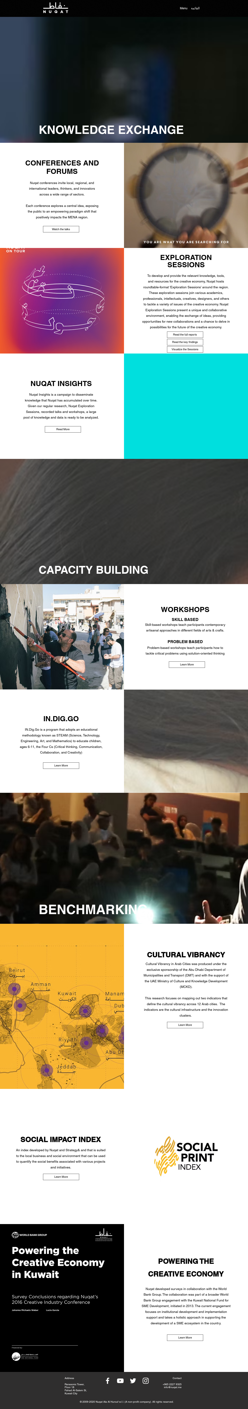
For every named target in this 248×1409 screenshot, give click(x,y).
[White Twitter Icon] (133, 1381)
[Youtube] (120, 1381)
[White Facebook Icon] (107, 1381)
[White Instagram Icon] (146, 1381)
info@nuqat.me (173, 1387)
